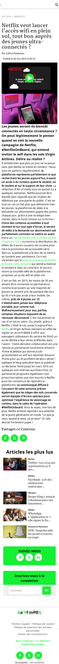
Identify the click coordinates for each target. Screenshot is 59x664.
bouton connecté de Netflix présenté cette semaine (29, 262)
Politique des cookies (43, 623)
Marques (19, 16)
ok (47, 590)
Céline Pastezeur (15, 53)
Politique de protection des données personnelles (33, 629)
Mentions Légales (20, 623)
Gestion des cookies (33, 644)
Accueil (6, 16)
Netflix (6, 329)
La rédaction (42, 640)
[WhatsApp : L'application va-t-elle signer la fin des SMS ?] (15, 514)
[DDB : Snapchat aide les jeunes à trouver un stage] (15, 531)
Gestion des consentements (33, 634)
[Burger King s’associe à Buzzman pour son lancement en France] (15, 497)
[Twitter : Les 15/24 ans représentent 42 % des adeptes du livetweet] (15, 463)
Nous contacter (24, 640)
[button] (29, 78)
